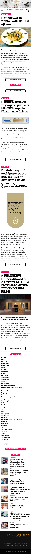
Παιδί (2, 411)
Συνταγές (4, 425)
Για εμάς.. (24, 543)
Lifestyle (3, 359)
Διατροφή (4, 381)
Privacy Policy (16, 543)
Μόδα (3, 403)
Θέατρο (3, 399)
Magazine (4, 361)
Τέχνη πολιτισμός (6, 429)
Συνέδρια (4, 421)
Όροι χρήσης (7, 543)
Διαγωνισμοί (5, 377)
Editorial (3, 357)
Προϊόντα (4, 417)
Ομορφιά (4, 409)
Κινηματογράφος (6, 401)
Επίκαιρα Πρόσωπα (7, 391)
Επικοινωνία (23, 545)
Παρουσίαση (5, 413)
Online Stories (5, 365)
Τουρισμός (4, 431)
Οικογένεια (4, 407)
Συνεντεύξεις (5, 423)
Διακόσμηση (5, 379)
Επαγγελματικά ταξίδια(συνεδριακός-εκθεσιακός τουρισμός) (12, 388)
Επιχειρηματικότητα (7, 393)
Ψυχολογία (4, 439)
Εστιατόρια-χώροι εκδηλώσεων (11, 397)
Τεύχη (3, 427)
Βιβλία (3, 373)
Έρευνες (3, 395)
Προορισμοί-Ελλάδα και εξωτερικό (11, 419)
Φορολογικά (5, 435)
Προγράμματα (5, 415)
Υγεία (3, 433)
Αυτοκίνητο (4, 371)
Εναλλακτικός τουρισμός (8, 385)
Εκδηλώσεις (5, 383)
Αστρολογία (4, 369)
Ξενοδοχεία (4, 405)
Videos (3, 367)
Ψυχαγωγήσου (5, 437)
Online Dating (5, 363)
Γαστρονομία (5, 375)
